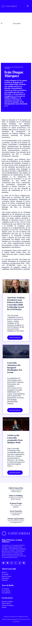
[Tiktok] (19, 563)
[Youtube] (3, 563)
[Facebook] (23, 563)
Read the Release (14, 337)
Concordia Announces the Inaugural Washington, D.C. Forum (15, 367)
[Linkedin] (7, 563)
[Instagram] (11, 563)
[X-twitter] (15, 563)
